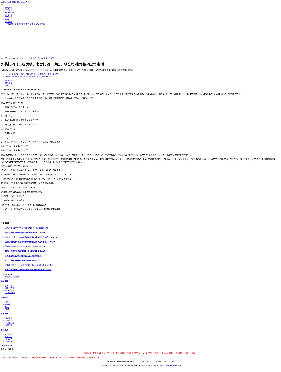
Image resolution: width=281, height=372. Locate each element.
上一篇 (31, 74)
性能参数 (8, 83)
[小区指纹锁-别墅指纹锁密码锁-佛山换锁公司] (23, 256)
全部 (7, 24)
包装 (7, 85)
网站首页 (8, 8)
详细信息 (8, 80)
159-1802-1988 (6, 345)
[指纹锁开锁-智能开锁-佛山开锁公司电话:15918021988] (26, 228)
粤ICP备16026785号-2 (173, 365)
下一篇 (28, 76)
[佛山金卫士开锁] (140, 2)
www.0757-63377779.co (150, 365)
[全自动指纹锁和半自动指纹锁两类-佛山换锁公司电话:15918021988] (31, 237)
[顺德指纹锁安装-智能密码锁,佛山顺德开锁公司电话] (26, 246)
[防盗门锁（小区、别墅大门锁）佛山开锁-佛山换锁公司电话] (29, 265)
